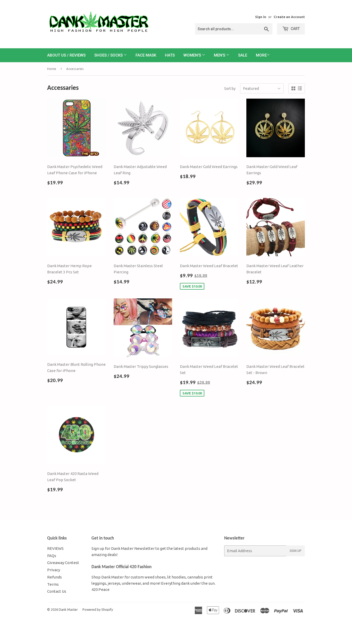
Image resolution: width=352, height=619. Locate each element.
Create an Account (289, 17)
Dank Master (68, 609)
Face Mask (146, 55)
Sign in (260, 17)
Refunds (54, 577)
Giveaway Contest (63, 562)
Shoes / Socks (109, 55)
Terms (53, 584)
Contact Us (56, 591)
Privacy (53, 570)
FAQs (51, 555)
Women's (192, 55)
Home (51, 68)
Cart (295, 29)
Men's (220, 55)
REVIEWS (55, 548)
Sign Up (295, 551)
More (261, 55)
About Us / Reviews (66, 55)
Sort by (230, 88)
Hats (170, 55)
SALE (242, 55)
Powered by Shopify (97, 609)
